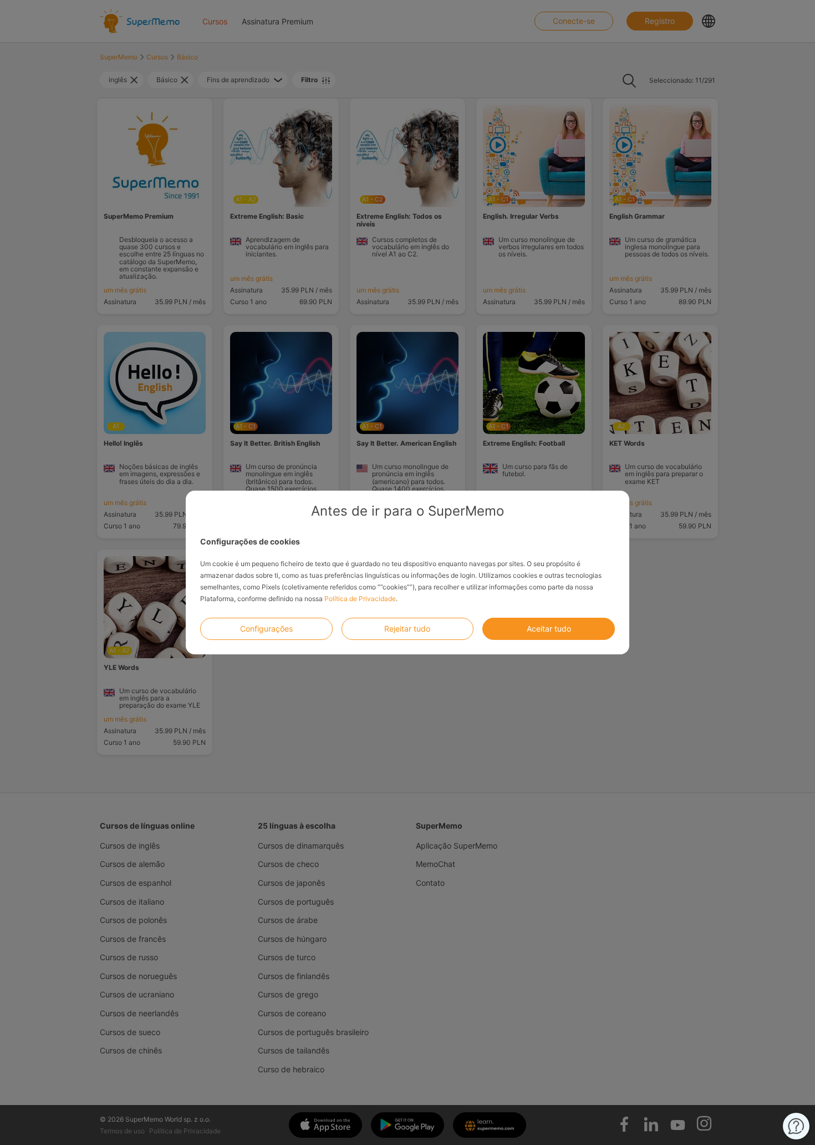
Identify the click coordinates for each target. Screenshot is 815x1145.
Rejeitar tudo (407, 628)
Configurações (266, 628)
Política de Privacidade (360, 598)
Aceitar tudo (549, 628)
